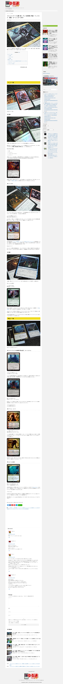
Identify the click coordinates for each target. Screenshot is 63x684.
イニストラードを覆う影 (21, 507)
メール (9, 611)
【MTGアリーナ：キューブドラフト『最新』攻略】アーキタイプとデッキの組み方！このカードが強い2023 (52, 55)
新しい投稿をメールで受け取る (14, 622)
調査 (9, 58)
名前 (9, 608)
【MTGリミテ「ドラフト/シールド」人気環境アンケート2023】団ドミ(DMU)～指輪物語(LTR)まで (53, 47)
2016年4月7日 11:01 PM (11, 557)
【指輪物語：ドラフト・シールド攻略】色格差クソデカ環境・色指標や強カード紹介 (52, 63)
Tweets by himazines (46, 73)
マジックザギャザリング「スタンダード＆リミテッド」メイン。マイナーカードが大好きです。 (31, 680)
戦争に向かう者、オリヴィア (29, 241)
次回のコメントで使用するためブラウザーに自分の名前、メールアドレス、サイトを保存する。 (23, 619)
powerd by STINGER (39, 682)
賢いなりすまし (35, 487)
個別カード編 (9, 59)
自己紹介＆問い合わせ (10, 10)
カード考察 (14, 507)
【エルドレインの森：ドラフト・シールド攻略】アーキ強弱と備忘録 (52, 39)
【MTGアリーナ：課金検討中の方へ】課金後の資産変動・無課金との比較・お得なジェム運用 (53, 135)
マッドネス (23, 508)
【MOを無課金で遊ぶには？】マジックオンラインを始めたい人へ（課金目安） (52, 156)
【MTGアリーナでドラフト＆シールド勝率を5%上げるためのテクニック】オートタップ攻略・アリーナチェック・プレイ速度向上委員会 (53, 151)
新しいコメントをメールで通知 (14, 621)
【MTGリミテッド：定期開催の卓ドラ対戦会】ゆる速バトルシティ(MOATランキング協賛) (52, 32)
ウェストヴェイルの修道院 (29, 507)
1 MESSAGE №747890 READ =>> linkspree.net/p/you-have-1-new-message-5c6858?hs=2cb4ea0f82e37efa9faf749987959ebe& (51, 108)
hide (19, 52)
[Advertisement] (23, 74)
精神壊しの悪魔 (14, 180)
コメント (10, 597)
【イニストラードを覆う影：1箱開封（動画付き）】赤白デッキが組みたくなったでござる (25, 666)
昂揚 (9, 55)
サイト (9, 615)
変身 (27, 508)
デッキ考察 (10, 507)
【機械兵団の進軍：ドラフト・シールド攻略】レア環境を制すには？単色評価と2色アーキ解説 (50, 104)
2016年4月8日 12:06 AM (11, 577)
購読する (45, 25)
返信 (9, 537)
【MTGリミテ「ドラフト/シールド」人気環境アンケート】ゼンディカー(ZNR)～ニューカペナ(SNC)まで (50, 114)
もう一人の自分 (11, 63)
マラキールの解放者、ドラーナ (17, 241)
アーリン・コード (11, 62)
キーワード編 (9, 54)
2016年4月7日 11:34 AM (11, 534)
